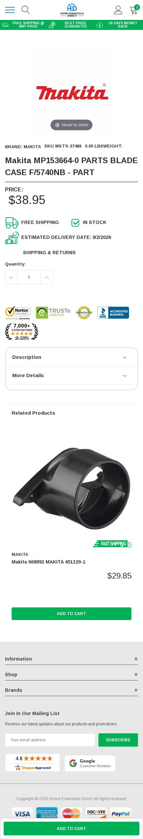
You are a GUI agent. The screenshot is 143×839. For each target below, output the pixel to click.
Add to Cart (71, 613)
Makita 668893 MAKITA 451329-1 (48, 562)
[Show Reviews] (125, 358)
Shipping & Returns (49, 252)
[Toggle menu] (10, 10)
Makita (32, 146)
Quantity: (15, 264)
